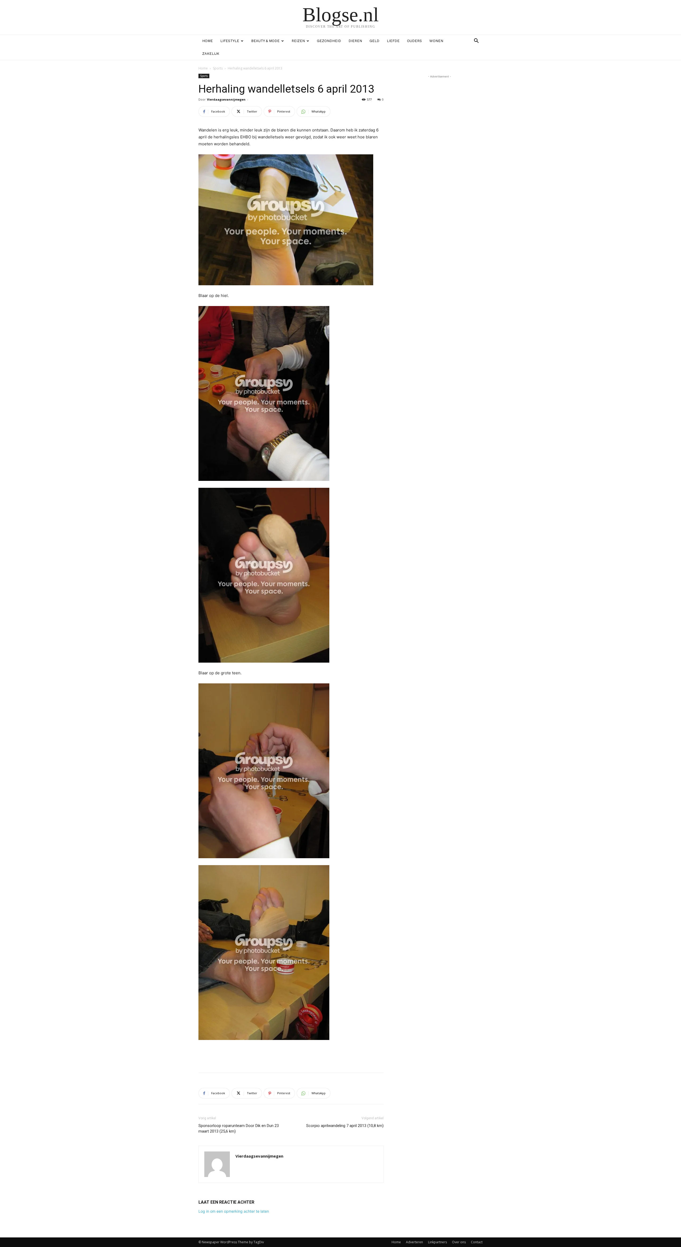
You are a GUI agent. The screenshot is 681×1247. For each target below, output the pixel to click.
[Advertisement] (291, 1055)
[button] (476, 41)
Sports (218, 68)
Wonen (436, 41)
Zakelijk (210, 54)
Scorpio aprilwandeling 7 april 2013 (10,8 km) (345, 1125)
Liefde (393, 41)
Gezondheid (329, 41)
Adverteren (414, 1242)
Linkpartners (437, 1242)
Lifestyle (229, 41)
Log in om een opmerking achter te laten (233, 1211)
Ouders (414, 41)
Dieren (355, 41)
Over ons (459, 1242)
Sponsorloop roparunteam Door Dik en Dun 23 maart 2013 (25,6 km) (238, 1128)
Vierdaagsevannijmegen (226, 99)
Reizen (298, 41)
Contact (477, 1242)
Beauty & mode (265, 41)
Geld (374, 41)
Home (207, 41)
